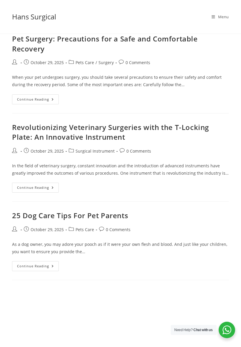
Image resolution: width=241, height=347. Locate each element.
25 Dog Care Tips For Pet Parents (70, 215)
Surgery (106, 62)
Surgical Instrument (95, 151)
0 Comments (137, 62)
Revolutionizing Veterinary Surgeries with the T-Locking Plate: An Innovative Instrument (110, 132)
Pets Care (85, 62)
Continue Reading (38, 100)
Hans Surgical (34, 16)
